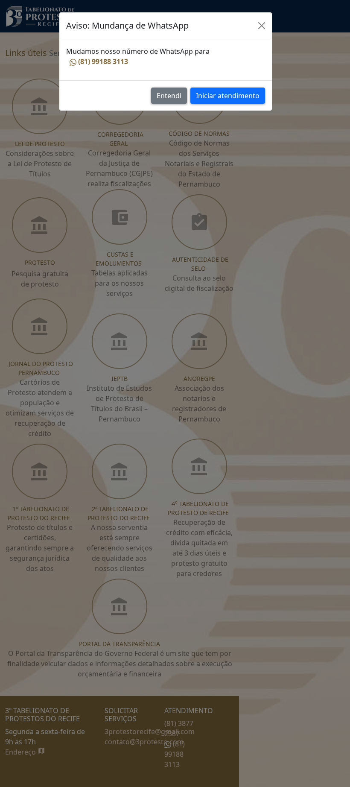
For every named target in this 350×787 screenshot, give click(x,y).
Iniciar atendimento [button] (228, 95)
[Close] (261, 25)
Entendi (169, 95)
